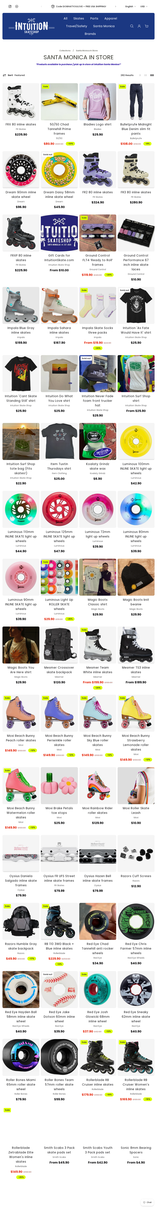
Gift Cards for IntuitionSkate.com (59, 257)
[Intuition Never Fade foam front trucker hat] (97, 373)
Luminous (136, 477)
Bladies (97, 129)
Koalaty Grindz (97, 473)
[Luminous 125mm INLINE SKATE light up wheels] (59, 509)
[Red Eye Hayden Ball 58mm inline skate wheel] (20, 989)
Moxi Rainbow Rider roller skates (97, 810)
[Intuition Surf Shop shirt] (136, 373)
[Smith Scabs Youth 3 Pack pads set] (97, 1125)
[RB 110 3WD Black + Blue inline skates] (59, 921)
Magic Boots (97, 609)
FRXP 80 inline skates (21, 257)
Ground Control (97, 269)
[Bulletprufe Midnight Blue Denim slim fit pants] (136, 101)
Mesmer (59, 676)
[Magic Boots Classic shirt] (97, 577)
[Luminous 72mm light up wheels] (97, 509)
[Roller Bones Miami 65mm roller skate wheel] (20, 1057)
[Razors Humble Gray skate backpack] (20, 921)
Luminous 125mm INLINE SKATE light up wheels (59, 536)
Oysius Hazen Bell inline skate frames (98, 878)
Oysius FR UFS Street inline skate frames (59, 878)
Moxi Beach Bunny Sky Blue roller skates (98, 740)
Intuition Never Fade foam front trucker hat (97, 400)
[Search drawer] (132, 26)
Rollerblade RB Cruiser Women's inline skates (136, 1084)
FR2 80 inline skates (97, 192)
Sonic (136, 1157)
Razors (136, 880)
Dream (21, 201)
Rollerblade (59, 953)
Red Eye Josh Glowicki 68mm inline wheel (98, 1016)
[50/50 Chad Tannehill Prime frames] (59, 101)
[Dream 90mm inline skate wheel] (20, 169)
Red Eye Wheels (136, 957)
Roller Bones (21, 1093)
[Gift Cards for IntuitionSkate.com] (59, 232)
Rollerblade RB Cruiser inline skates (97, 1082)
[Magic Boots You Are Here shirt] (20, 645)
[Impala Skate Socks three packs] (97, 305)
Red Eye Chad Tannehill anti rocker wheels (98, 948)
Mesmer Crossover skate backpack (59, 670)
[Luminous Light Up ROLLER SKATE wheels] (59, 577)
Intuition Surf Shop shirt (136, 398)
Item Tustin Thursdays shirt (59, 466)
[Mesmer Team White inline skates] (97, 645)
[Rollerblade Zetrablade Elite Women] (20, 1125)
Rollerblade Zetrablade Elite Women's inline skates (21, 1155)
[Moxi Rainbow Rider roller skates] (97, 785)
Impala (21, 337)
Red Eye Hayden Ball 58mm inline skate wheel (21, 1016)
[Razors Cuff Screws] (136, 853)
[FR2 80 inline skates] (97, 169)
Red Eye (98, 957)
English (129, 6)
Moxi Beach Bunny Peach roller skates (21, 738)
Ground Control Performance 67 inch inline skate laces (136, 262)
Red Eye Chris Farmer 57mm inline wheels (136, 948)
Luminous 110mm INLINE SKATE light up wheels (21, 536)
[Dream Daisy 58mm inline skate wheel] (59, 169)
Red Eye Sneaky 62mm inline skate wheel (136, 1016)
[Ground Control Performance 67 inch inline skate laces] (136, 232)
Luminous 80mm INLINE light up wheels (136, 536)
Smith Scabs (59, 1157)
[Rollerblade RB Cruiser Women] (136, 1057)
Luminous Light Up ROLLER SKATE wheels (59, 604)
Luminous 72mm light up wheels (97, 534)
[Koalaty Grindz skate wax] (97, 441)
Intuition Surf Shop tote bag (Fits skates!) (21, 468)
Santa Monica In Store (87, 50)
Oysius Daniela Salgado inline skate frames (21, 880)
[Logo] (32, 26)
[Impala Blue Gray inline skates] (20, 305)
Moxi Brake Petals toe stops (59, 810)
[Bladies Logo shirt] (97, 101)
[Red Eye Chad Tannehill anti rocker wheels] (97, 921)
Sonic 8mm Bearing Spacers (136, 1150)
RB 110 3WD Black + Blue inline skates (59, 946)
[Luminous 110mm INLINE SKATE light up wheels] (20, 509)
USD (142, 6)
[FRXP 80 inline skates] (20, 232)
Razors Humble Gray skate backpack (21, 946)
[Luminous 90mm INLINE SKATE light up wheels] (20, 577)
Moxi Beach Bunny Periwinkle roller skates (59, 740)
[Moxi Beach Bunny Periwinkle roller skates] (59, 713)
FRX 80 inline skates (21, 124)
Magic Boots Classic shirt (98, 602)
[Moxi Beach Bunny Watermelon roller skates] (20, 785)
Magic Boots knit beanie (136, 602)
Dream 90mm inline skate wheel (21, 194)
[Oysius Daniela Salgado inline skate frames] (20, 853)
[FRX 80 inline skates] (20, 101)
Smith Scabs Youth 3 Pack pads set (98, 1150)
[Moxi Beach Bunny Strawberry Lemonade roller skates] (136, 713)
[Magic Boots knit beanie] (136, 577)
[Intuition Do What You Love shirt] (59, 373)
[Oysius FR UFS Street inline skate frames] (59, 853)
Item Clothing (59, 473)
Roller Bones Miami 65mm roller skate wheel (21, 1084)
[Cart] (146, 26)
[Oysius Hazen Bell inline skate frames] (97, 853)
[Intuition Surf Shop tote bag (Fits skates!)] (20, 441)
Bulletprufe (136, 138)
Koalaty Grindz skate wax (97, 466)
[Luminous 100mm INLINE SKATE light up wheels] (136, 441)
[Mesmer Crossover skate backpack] (59, 645)
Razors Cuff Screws (136, 876)
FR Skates (21, 129)
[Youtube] (16, 6)
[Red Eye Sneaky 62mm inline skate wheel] (136, 989)
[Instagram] (10, 6)
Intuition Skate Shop (59, 264)
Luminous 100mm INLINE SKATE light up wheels (136, 468)
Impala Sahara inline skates (59, 330)
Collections (65, 50)
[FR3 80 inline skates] (136, 169)
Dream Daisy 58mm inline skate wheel (59, 194)
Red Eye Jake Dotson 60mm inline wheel (59, 1016)
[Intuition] (136, 305)
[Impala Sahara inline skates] (59, 305)
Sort (16, 75)
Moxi (21, 745)
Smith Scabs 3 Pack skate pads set (59, 1150)
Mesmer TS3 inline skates (136, 670)
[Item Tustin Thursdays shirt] (59, 441)
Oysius (21, 890)
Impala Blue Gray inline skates (21, 330)
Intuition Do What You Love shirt (59, 398)
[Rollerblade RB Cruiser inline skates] (97, 1057)
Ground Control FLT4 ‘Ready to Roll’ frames (98, 260)
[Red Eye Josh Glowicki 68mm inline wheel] (97, 989)
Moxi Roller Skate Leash (136, 810)
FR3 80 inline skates (136, 192)
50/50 (59, 138)
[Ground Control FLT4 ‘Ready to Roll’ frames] (97, 232)
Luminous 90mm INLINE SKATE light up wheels (21, 604)
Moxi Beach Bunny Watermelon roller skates (21, 813)
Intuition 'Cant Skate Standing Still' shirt (21, 398)
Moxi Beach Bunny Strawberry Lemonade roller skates (136, 743)
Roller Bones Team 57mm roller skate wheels (59, 1084)
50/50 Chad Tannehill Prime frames (59, 129)
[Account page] (139, 26)
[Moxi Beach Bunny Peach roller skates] (20, 713)
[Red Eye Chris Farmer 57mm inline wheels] (136, 921)
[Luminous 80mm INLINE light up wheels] (136, 509)
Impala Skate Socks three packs (97, 330)
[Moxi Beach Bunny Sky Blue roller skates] (97, 713)
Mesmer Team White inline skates (97, 670)
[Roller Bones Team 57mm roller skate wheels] (59, 1057)
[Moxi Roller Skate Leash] (136, 785)
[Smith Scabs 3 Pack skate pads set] (59, 1125)
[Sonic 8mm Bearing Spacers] (136, 1125)
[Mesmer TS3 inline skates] (136, 645)
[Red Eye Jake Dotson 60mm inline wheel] (59, 989)
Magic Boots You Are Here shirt (21, 670)
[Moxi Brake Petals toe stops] (59, 785)
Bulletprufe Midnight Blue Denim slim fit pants (136, 129)
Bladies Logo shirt (98, 124)
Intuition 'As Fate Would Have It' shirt (136, 330)
